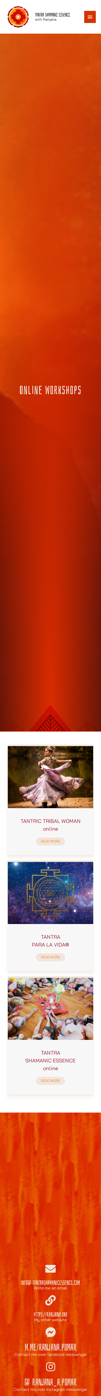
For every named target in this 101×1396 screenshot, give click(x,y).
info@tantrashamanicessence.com (50, 1282)
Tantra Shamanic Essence (52, 15)
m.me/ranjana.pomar (50, 1347)
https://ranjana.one (51, 1314)
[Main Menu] (90, 17)
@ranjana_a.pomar (50, 1382)
